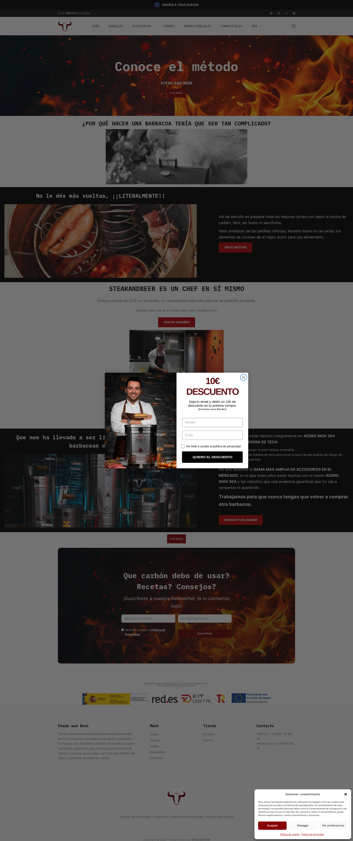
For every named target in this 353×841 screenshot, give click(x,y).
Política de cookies (290, 834)
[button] (345, 794)
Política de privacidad (313, 834)
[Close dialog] (243, 377)
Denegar (303, 825)
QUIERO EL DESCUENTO (212, 457)
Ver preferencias (333, 825)
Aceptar (272, 825)
